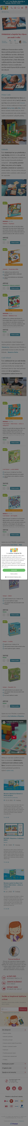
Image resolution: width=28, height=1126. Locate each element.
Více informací (5, 567)
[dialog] (14, 563)
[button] (14, 577)
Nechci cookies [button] (14, 573)
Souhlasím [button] (14, 570)
